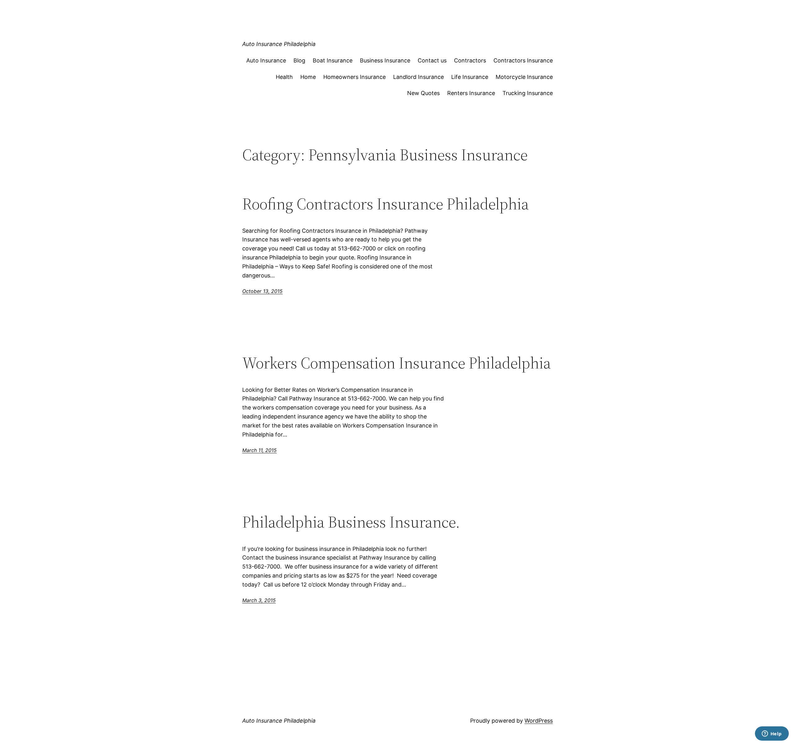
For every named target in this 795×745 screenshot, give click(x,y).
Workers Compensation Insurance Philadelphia (396, 363)
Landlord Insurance (418, 77)
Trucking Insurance (527, 93)
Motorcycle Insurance (524, 77)
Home (308, 77)
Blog (299, 60)
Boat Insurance (332, 60)
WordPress (539, 720)
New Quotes (423, 93)
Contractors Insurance (523, 60)
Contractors (470, 60)
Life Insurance (469, 77)
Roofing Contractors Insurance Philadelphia (385, 203)
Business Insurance (385, 60)
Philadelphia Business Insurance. (351, 522)
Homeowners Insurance (354, 77)
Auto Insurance (266, 60)
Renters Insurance (471, 93)
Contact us (432, 60)
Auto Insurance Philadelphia (279, 44)
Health (284, 77)
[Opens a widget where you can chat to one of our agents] (772, 734)
